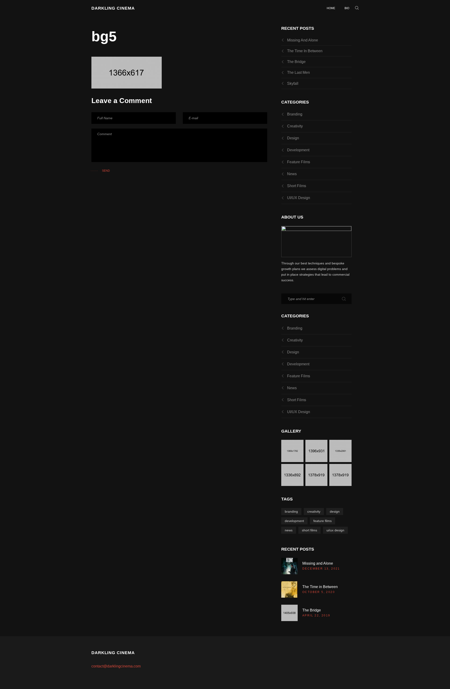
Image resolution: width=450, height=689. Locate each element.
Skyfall (292, 83)
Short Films (296, 186)
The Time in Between (304, 51)
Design (293, 138)
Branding (294, 114)
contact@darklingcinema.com (116, 666)
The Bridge (296, 62)
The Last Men (298, 72)
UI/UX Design (298, 198)
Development (298, 150)
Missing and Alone (302, 40)
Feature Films (298, 162)
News (292, 174)
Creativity (295, 126)
